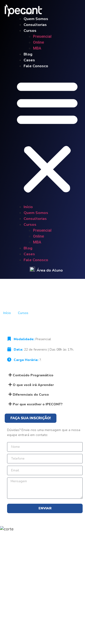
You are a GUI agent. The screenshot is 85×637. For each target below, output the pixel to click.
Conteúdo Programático (33, 375)
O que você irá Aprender (33, 385)
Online (38, 42)
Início (28, 13)
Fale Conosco (36, 66)
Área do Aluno (50, 270)
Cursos (30, 30)
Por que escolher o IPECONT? (38, 404)
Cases (29, 60)
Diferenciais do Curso (31, 394)
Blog (28, 54)
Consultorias (35, 24)
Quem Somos (36, 18)
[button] (47, 136)
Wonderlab (68, 625)
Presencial (43, 36)
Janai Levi (46, 625)
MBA (37, 48)
